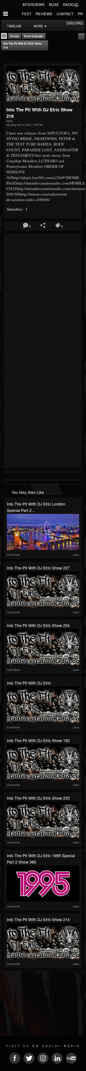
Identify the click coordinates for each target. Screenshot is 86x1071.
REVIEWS (44, 13)
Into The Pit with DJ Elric (29, 683)
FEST (26, 13)
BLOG (53, 4)
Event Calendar (33, 36)
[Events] (5, 57)
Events (14, 36)
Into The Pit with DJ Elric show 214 (38, 919)
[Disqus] (42, 294)
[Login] (76, 4)
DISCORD (74, 23)
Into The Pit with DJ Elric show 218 (22, 45)
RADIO (68, 4)
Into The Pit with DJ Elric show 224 (38, 625)
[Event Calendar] (81, 36)
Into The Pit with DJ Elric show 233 (38, 798)
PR (80, 13)
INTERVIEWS (33, 4)
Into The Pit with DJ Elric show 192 (38, 740)
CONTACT (65, 13)
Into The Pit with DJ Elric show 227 (38, 568)
